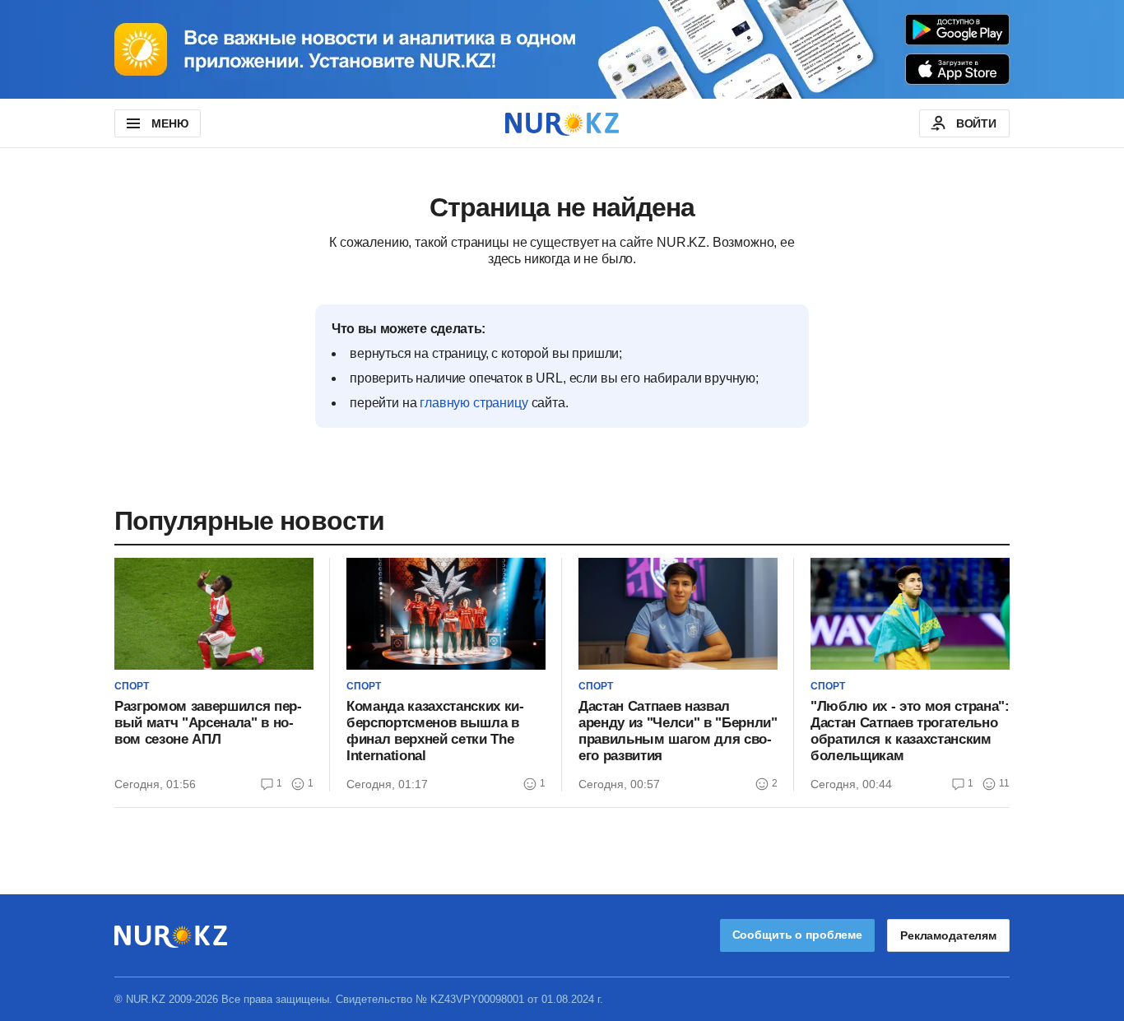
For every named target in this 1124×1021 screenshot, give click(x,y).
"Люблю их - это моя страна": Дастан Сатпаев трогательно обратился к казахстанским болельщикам (909, 730)
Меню (169, 123)
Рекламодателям (948, 935)
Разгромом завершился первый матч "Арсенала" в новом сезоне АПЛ (208, 722)
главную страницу (473, 403)
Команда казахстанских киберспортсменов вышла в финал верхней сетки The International (435, 730)
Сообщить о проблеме (797, 934)
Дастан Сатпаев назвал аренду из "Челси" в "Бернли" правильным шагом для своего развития (677, 730)
